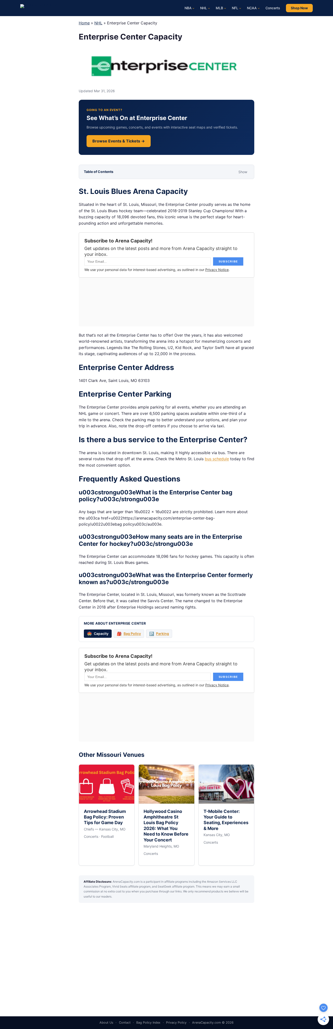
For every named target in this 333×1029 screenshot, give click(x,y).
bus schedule (217, 458)
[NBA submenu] (193, 8)
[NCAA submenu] (259, 8)
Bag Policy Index (148, 1022)
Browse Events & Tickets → (118, 141)
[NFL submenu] (240, 8)
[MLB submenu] (225, 8)
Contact (125, 1022)
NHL (98, 22)
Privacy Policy (176, 1022)
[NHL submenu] (209, 8)
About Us (106, 1022)
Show (242, 172)
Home (84, 22)
